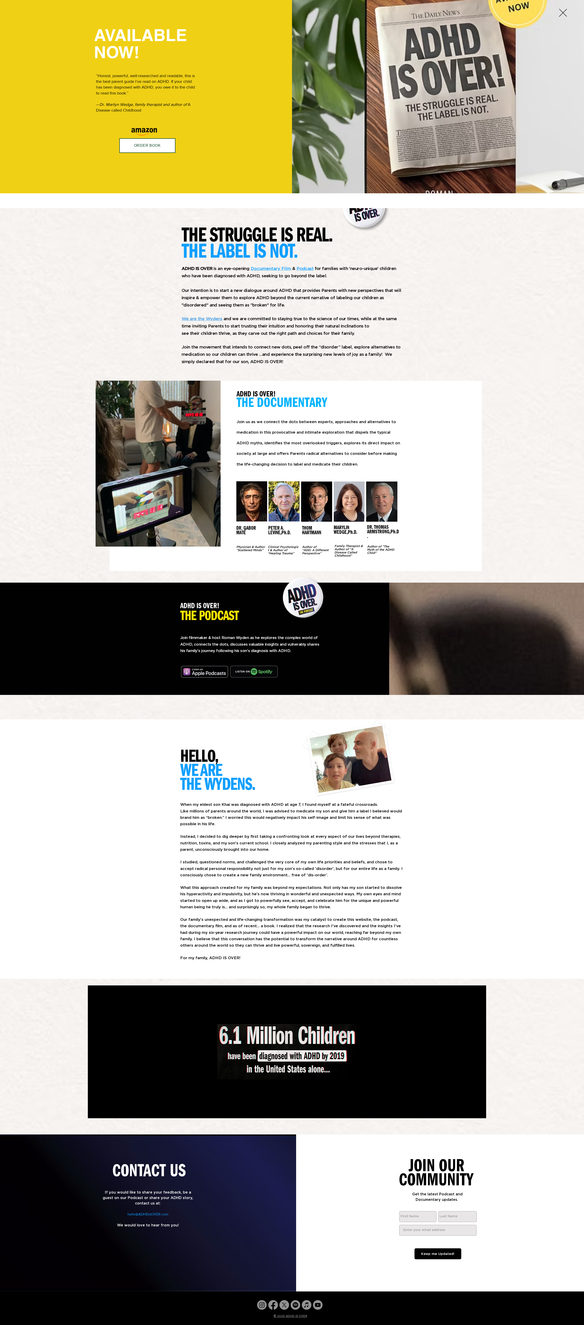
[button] (563, 13)
